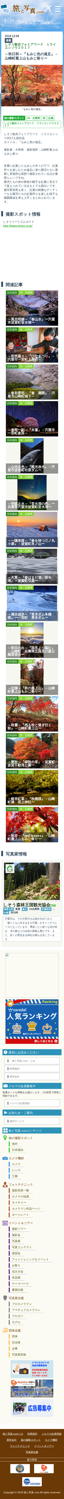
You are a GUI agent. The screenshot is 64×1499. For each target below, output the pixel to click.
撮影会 (16, 1234)
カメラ (16, 1164)
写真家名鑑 (16, 1298)
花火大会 (17, 1271)
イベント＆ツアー (21, 1223)
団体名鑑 (15, 1330)
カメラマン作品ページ (26, 1208)
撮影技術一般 (20, 1190)
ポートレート (20, 1214)
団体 (15, 1336)
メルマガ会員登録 (52, 1433)
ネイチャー (19, 1202)
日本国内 (17, 1149)
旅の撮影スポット (43, 20)
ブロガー (17, 1316)
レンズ (16, 1170)
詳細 (53, 905)
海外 (15, 1143)
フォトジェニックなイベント (30, 1259)
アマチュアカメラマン (26, 1310)
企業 (15, 1348)
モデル (16, 1322)
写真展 (16, 1241)
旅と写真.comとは (13, 1433)
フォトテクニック (21, 1184)
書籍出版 (17, 1289)
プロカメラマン (22, 1303)
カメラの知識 (20, 1196)
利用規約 (32, 1433)
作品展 (16, 1277)
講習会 (16, 1253)
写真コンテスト (22, 1247)
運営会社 (12, 1439)
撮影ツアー (19, 1228)
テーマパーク (20, 1283)
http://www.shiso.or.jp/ (17, 225)
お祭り (16, 1265)
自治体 (16, 1342)
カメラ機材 (16, 1158)
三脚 (15, 1176)
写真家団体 (19, 1354)
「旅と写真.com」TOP (15, 20)
